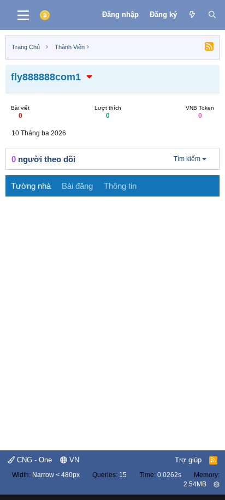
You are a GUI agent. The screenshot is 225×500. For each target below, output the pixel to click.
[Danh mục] (23, 15)
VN (73, 460)
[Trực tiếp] (192, 14)
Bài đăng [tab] (77, 186)
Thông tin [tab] (120, 186)
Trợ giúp (188, 460)
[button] (90, 77)
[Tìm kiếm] (212, 14)
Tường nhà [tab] (31, 186)
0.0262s (169, 475)
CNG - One (33, 460)
